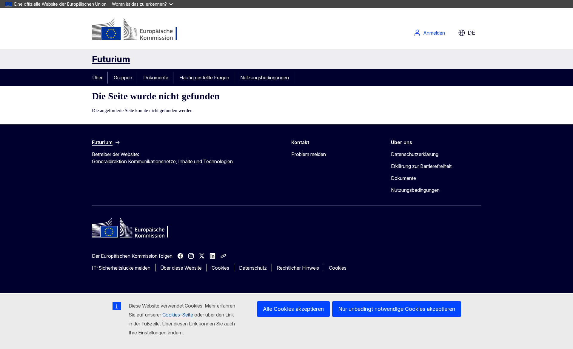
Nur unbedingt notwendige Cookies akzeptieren (396, 309)
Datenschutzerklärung (414, 154)
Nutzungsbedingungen (264, 78)
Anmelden (434, 33)
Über (97, 78)
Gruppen (123, 78)
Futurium (111, 59)
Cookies (220, 268)
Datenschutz (253, 268)
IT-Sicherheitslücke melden (121, 268)
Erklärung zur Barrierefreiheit (421, 166)
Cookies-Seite (177, 315)
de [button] (471, 33)
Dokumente (155, 78)
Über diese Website (181, 268)
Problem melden (308, 154)
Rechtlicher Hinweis (298, 268)
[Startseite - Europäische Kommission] (140, 30)
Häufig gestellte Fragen (204, 78)
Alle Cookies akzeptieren (293, 309)
